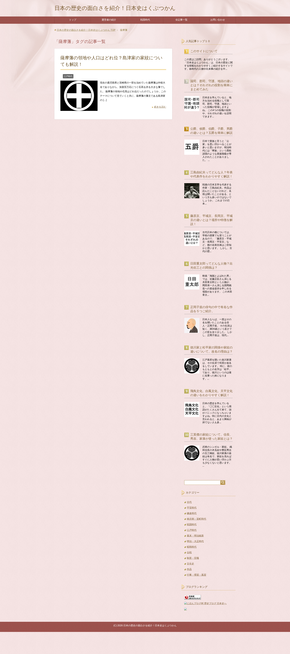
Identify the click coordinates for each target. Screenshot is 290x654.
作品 (189, 569)
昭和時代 (192, 547)
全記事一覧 (181, 19)
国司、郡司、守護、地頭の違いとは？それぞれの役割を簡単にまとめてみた (211, 85)
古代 (189, 502)
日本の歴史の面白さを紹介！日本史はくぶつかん (115, 8)
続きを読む (160, 107)
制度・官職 (193, 558)
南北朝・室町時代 (196, 519)
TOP (86, 30)
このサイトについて (204, 51)
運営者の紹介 (109, 19)
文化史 (190, 563)
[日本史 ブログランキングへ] (192, 598)
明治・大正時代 (195, 541)
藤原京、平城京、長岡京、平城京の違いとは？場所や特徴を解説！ (211, 220)
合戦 (189, 552)
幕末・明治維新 (195, 535)
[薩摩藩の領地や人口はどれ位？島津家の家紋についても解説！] (79, 108)
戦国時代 (145, 19)
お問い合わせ (217, 19)
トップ (72, 19)
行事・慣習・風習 (196, 575)
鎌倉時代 (192, 513)
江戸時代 (68, 76)
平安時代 (192, 507)
